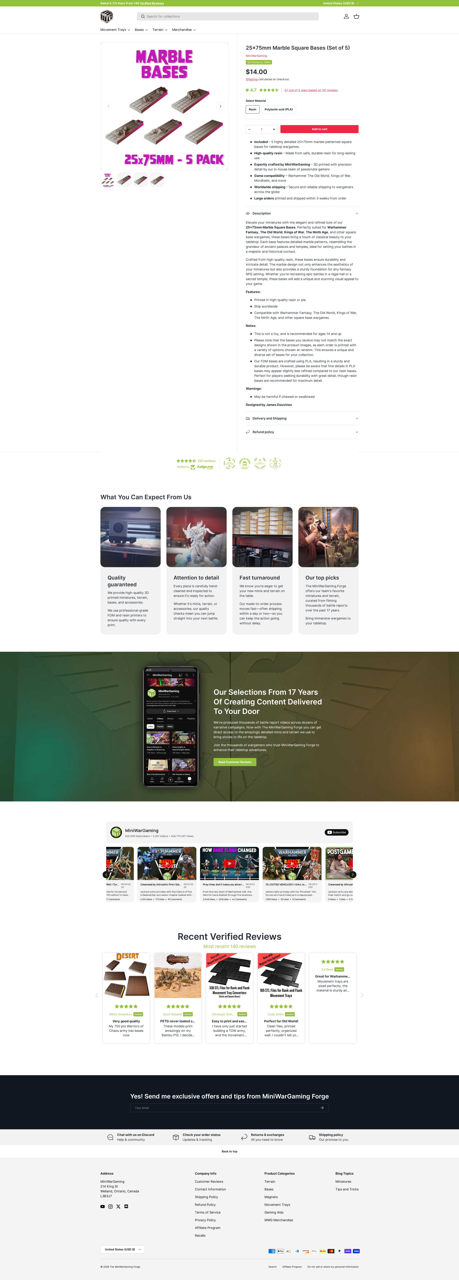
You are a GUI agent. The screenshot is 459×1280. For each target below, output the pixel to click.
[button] (356, 16)
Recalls (200, 1235)
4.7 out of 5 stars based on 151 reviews (311, 90)
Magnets (271, 1197)
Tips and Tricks (347, 1189)
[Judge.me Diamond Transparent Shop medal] (229, 463)
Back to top (229, 1151)
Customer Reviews (209, 1181)
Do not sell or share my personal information (333, 1266)
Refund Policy (205, 1205)
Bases (139, 30)
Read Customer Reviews (235, 762)
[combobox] (228, 16)
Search (272, 1266)
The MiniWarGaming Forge (125, 1266)
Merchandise (182, 30)
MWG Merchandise (278, 1220)
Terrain (158, 30)
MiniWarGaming (256, 56)
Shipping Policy (206, 1197)
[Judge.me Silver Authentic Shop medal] (260, 463)
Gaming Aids (273, 1212)
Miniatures (343, 1181)
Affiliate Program (208, 1228)
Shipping (252, 79)
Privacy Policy (205, 1220)
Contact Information (210, 1189)
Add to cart (319, 129)
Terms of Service (208, 1212)
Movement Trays (113, 30)
